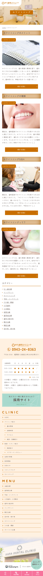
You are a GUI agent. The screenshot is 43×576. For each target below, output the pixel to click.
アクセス (10, 435)
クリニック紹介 (10, 422)
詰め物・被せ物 (9, 329)
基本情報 (10, 426)
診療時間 (10, 430)
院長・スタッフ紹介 (11, 444)
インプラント (8, 292)
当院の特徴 (8, 457)
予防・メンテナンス (11, 299)
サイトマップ (9, 474)
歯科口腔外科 (8, 319)
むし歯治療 (8, 289)
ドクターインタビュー (14, 452)
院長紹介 (10, 448)
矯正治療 (7, 322)
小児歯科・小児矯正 (11, 499)
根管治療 (7, 312)
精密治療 (7, 325)
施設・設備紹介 (12, 439)
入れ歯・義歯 (8, 302)
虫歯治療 (8, 486)
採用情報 (8, 461)
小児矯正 (7, 309)
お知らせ (8, 465)
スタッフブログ (10, 470)
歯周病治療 (8, 315)
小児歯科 (7, 305)
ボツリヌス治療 (10, 530)
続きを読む (21, 86)
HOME (7, 417)
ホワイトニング (9, 296)
